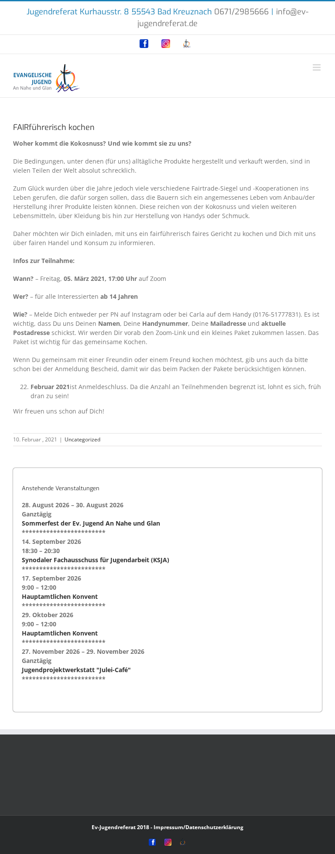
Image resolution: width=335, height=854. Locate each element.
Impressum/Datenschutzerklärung (198, 827)
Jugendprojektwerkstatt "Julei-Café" (76, 670)
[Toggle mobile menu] (317, 67)
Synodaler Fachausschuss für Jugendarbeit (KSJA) (95, 560)
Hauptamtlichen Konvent (60, 596)
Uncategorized (82, 439)
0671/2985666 (241, 12)
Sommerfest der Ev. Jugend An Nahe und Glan (91, 523)
